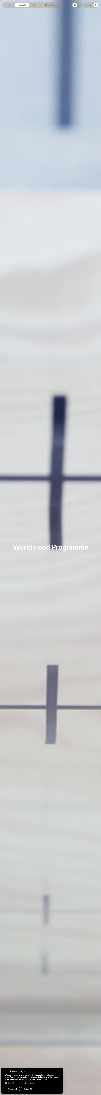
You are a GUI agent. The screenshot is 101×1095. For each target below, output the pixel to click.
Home (9, 5)
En (79, 5)
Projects (22, 5)
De (75, 5)
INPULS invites (52, 5)
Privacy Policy (41, 1079)
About (35, 5)
